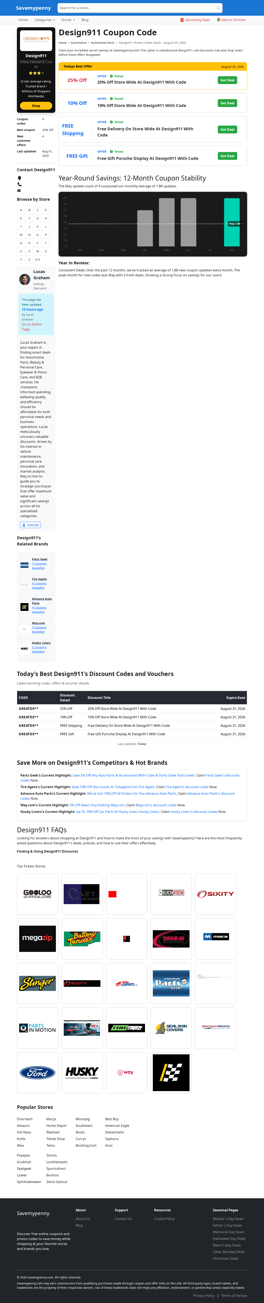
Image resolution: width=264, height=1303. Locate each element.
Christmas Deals (225, 1258)
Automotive (79, 43)
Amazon (23, 1125)
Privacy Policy (204, 1295)
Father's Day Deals (227, 1225)
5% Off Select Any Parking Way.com (97, 805)
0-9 (37, 259)
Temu (50, 1145)
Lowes (22, 1175)
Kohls (21, 1139)
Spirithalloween (29, 1181)
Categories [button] (43, 20)
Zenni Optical (56, 1181)
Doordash (25, 1119)
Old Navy (24, 1132)
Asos (109, 1145)
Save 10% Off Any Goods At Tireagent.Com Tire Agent (113, 787)
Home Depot (56, 1125)
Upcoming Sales (197, 20)
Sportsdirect (56, 1168)
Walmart (53, 1132)
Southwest (84, 1125)
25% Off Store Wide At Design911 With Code (141, 82)
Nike (20, 1145)
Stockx (51, 1155)
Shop (36, 105)
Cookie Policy (164, 1218)
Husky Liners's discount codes (193, 811)
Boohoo (52, 1175)
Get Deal (227, 80)
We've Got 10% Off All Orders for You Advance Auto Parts (131, 793)
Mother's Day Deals (228, 1218)
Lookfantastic (57, 1162)
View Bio (33, 525)
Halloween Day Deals (229, 1238)
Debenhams (114, 1132)
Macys (51, 1119)
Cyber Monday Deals (229, 1252)
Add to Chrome (233, 20)
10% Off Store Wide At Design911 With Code (141, 105)
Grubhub (24, 1162)
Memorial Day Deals (228, 1232)
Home (23, 20)
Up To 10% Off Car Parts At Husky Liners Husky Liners (117, 811)
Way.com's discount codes (156, 805)
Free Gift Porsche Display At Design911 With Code (147, 158)
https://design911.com (36, 64)
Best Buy (112, 1119)
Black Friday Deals (227, 1245)
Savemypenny (33, 7)
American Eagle (117, 1125)
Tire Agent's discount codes (187, 787)
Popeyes (23, 1155)
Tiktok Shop (55, 1139)
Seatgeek (24, 1168)
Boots (80, 1132)
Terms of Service (234, 1295)
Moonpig (83, 1119)
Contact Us (123, 1218)
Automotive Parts (102, 43)
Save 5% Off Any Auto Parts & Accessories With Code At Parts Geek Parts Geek (133, 775)
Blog (84, 20)
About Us (83, 1218)
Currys (81, 1139)
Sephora (111, 1139)
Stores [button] (66, 20)
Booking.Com (86, 1145)
